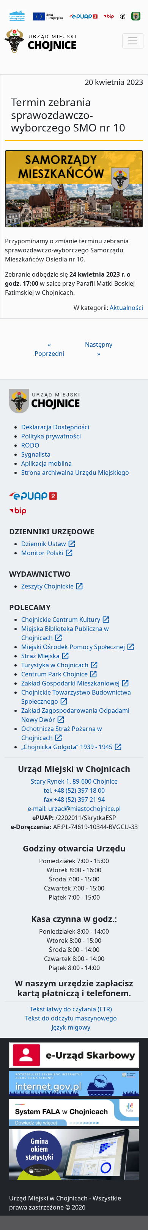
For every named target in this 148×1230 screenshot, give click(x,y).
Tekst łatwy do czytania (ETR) (71, 1009)
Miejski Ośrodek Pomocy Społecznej (73, 647)
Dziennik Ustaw (43, 544)
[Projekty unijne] (48, 16)
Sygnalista (35, 454)
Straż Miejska (40, 656)
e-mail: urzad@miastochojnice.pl (74, 808)
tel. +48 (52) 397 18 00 (74, 790)
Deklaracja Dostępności (55, 427)
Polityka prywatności (51, 436)
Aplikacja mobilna (46, 463)
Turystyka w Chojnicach (54, 665)
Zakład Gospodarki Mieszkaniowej (70, 683)
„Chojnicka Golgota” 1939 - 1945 (66, 747)
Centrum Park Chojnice (54, 674)
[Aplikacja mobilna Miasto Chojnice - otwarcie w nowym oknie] (135, 15)
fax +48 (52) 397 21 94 (74, 799)
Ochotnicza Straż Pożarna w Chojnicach (61, 733)
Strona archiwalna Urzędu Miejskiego (75, 472)
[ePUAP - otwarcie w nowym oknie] (83, 16)
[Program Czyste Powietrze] (17, 15)
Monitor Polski (42, 553)
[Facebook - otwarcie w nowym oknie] (123, 16)
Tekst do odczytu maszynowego (71, 1018)
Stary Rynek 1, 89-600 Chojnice (74, 781)
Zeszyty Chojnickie (47, 586)
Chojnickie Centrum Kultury (60, 619)
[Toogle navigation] (132, 41)
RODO (30, 445)
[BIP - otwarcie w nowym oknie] (109, 16)
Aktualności (126, 308)
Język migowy (71, 1027)
